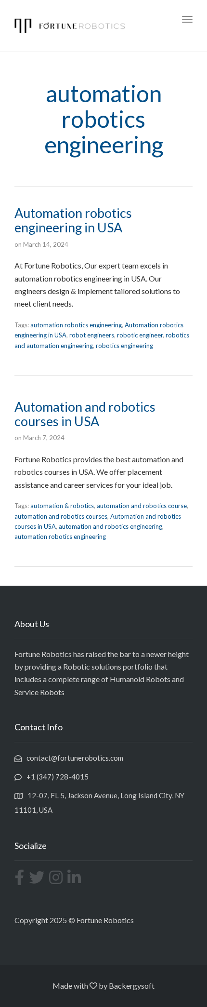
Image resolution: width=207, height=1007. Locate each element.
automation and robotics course (142, 506)
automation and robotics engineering (110, 526)
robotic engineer (140, 335)
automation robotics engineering (76, 325)
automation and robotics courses (60, 516)
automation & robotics (62, 506)
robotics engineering (124, 345)
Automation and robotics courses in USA (84, 414)
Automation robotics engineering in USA (73, 220)
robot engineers (91, 335)
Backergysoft (132, 985)
